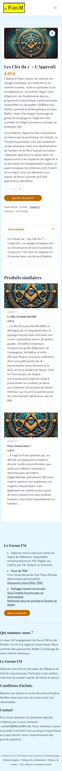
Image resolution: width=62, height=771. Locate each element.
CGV (21, 764)
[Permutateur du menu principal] (55, 7)
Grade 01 (35, 207)
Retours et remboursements (39, 764)
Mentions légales (11, 760)
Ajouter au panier (23, 198)
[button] (52, 33)
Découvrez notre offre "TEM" (25, 583)
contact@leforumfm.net (16, 726)
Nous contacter (17, 613)
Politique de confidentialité (33, 760)
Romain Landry (52, 755)
